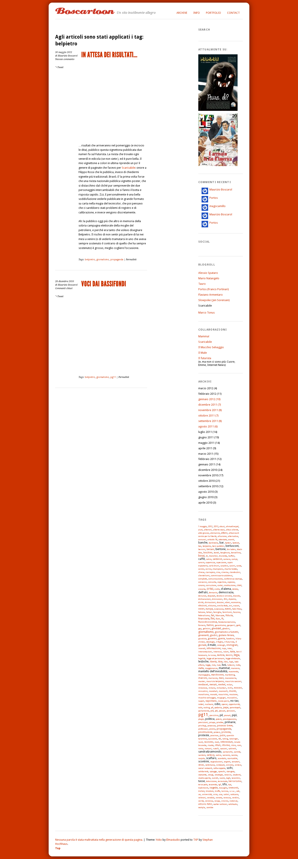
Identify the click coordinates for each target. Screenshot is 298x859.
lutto (238, 665)
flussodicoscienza (207, 622)
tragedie (214, 788)
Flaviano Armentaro (210, 294)
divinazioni (210, 602)
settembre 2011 (210, 421)
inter (229, 648)
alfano (224, 533)
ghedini (225, 628)
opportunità (234, 704)
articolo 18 (212, 539)
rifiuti (218, 745)
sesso (201, 765)
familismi (227, 612)
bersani (210, 549)
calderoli (217, 559)
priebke (219, 722)
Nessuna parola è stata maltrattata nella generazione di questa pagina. (99, 839)
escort (236, 605)
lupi (219, 665)
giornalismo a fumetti (226, 632)
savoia (234, 755)
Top (57, 848)
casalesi (224, 565)
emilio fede (222, 605)
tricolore (210, 791)
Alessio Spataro (208, 272)
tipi (229, 784)
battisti (236, 543)
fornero (201, 625)
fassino (236, 612)
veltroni (202, 797)
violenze (233, 801)
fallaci (209, 612)
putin (222, 735)
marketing (230, 675)
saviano (226, 755)
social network (205, 768)
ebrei (227, 602)
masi (221, 678)
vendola (210, 797)
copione (231, 582)
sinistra (229, 765)
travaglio (223, 788)
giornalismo (102, 259)
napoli (201, 701)
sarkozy (210, 755)
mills (230, 688)
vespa (217, 801)
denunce (202, 596)
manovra (235, 668)
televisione (211, 781)
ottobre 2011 (208, 415)
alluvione (222, 536)
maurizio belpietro (215, 681)
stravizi (227, 774)
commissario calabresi (221, 575)
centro (201, 569)
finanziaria (203, 618)
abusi (222, 526)
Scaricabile (128, 167)
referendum (226, 742)
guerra (221, 638)
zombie (209, 807)
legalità (201, 658)
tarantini (236, 778)
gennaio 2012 (209, 399)
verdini (235, 797)
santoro (202, 755)
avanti (231, 539)
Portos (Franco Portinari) (213, 289)
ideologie (210, 642)
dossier (220, 602)
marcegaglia (204, 675)
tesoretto (213, 784)
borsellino (236, 552)
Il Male (202, 352)
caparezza (210, 562)
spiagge (213, 771)
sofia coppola (219, 768)
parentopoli (235, 707)
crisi (210, 589)
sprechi (221, 771)
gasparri (231, 625)
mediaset (203, 684)
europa (209, 609)
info (196, 12)
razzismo (208, 742)
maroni (202, 677)
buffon (231, 556)
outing (207, 707)
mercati (213, 684)
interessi (217, 651)
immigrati (232, 645)
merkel (221, 684)
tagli (228, 778)
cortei (220, 585)
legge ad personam (215, 658)
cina (218, 572)
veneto (219, 797)
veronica (209, 801)
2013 (216, 526)
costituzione (230, 585)
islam (226, 651)
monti (232, 691)
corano (201, 585)
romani (208, 748)
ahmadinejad (232, 526)
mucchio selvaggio (207, 697)
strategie (219, 774)
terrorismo (235, 781)
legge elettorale (233, 658)
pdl (216, 711)
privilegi (202, 725)
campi (234, 559)
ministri (238, 688)
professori (203, 729)
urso (215, 794)
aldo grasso (203, 533)
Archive (181, 12)
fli (222, 618)
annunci (202, 539)
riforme (226, 745)
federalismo (204, 615)
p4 (212, 707)
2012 (210, 526)
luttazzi (231, 665)
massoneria (230, 678)
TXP (195, 839)
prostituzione (205, 732)
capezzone (221, 562)
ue (199, 794)
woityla (201, 807)
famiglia (217, 612)
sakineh (232, 748)
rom (239, 745)
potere (219, 719)
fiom (218, 618)
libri (226, 661)
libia (220, 661)
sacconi (223, 748)
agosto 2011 (208, 426)
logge (208, 665)
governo (212, 638)
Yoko (159, 839)
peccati (222, 711)
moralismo (203, 694)
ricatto (211, 745)
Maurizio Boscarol (220, 189)
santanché (228, 752)
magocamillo (217, 206)
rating (225, 738)
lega (236, 655)
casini (232, 565)
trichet (201, 791)
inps (224, 648)
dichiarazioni (204, 599)
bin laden (231, 549)
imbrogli (221, 645)
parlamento (203, 711)
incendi (201, 648)
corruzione (211, 585)
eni (230, 605)
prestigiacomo (229, 719)
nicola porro (223, 701)
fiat (212, 615)
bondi (216, 552)
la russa (212, 655)
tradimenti (203, 788)
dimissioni (217, 599)
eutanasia (219, 609)
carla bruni (214, 565)
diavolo (236, 596)
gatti (238, 625)
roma (200, 748)
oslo (200, 707)
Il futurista (204, 358)
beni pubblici (218, 546)
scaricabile (232, 758)
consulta (212, 582)
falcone (201, 612)
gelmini (206, 628)
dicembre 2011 (209, 404)
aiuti (200, 529)
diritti (201, 602)
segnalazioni (216, 761)
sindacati (220, 765)
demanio (213, 592)
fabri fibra (236, 609)
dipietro (232, 599)
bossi (201, 555)
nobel (201, 704)
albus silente (232, 529)
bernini (201, 549)
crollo (217, 589)
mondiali (213, 691)
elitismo (212, 605)
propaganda (116, 259)
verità (201, 801)
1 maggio (202, 526)
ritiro (233, 745)
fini (212, 618)
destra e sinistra (224, 596)
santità (237, 752)
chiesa (201, 572)
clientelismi (204, 575)
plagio (201, 719)
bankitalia (213, 543)
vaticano (234, 794)
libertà (213, 661)
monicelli (223, 691)
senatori (236, 761)
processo (211, 725)
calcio (208, 559)
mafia (201, 668)
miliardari (221, 688)
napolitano (211, 701)
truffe (217, 791)
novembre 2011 (210, 410)
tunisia (224, 791)
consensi (202, 582)
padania (218, 707)
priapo (212, 722)
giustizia (202, 638)
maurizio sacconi (233, 681)
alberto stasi (219, 529)
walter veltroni (220, 804)
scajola (201, 758)
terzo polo (202, 784)
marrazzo (213, 678)
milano (212, 688)
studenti (237, 774)
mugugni (221, 697)
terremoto (222, 781)
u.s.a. (232, 791)
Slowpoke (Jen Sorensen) (214, 300)
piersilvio (213, 715)
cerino (208, 569)
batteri (228, 543)
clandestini (235, 572)
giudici (213, 635)
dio (225, 599)
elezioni (202, 605)
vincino (224, 801)
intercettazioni (205, 651)
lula (214, 665)
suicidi (215, 778)
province (214, 735)
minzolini (203, 691)
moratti (213, 694)
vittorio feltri (205, 804)
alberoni (208, 529)
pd (212, 710)
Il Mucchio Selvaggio (211, 347)
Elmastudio (173, 839)
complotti (202, 579)
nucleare (209, 704)
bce (199, 546)
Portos (213, 197)
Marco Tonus (206, 312)
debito (235, 589)
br (207, 556)
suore (222, 778)
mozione (233, 694)
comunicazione (215, 579)
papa (225, 707)
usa (220, 794)
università (207, 794)
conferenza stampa (233, 579)
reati (217, 742)
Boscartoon (85, 12)
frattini (210, 625)
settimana (210, 765)
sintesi (238, 765)
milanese (202, 688)
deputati (211, 596)
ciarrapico (210, 572)
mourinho (223, 694)
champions (218, 569)
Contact (233, 12)
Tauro (202, 283)
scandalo (222, 758)
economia (235, 602)
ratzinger (233, 738)
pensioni (231, 711)
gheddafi (216, 628)
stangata (230, 771)
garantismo (220, 625)
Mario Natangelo (208, 278)
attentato (223, 539)
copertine (222, 582)
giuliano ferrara (226, 635)
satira (218, 755)
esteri (201, 608)
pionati (227, 715)
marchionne (217, 674)
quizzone (212, 738)
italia (232, 651)
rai (219, 738)
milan (229, 684)
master (201, 681)
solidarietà (203, 771)
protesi (217, 732)
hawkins (230, 638)
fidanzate (220, 615)
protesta (226, 732)
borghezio (225, 552)
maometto (233, 671)
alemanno (215, 533)
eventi (228, 609)
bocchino (207, 552)
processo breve (225, 725)
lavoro (229, 655)
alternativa (233, 536)
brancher (213, 556)
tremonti (233, 787)
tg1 (219, 784)
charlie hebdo (230, 569)
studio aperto (204, 778)
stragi (210, 774)
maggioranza (211, 668)
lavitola (220, 655)
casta (238, 565)
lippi (231, 661)
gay (200, 628)
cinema (224, 572)
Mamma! (203, 336)
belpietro (90, 259)
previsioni (203, 722)
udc (238, 791)
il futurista (229, 642)
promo (212, 729)
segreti (227, 761)
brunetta (223, 556)
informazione (214, 648)
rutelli (216, 748)
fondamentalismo (226, 622)
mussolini (232, 697)
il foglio (219, 642)
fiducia (229, 615)
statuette (202, 774)
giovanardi (203, 635)
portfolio (213, 12)
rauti (200, 742)
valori (226, 794)
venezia (227, 797)
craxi (239, 585)
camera (226, 559)
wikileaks (232, 804)
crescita (202, 589)
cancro (201, 562)
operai (225, 704)
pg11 (113, 377)
